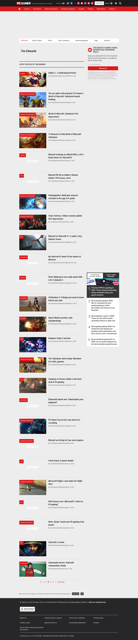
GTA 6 (50, 40)
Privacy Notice (110, 73)
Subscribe (99, 3)
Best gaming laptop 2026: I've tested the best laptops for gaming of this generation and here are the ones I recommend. (104, 330)
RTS (21, 237)
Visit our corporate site (97, 602)
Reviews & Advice (68, 9)
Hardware (37, 9)
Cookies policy (25, 623)
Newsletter (101, 9)
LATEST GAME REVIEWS (111, 275)
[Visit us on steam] (68, 3)
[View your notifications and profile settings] (116, 3)
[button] (120, 3)
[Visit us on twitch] (85, 3)
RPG (21, 176)
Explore (112, 9)
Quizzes (107, 40)
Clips (96, 40)
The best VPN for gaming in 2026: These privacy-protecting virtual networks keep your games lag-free (104, 291)
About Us (23, 618)
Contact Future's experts (53, 618)
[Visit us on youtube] (82, 3)
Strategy (23, 257)
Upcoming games (81, 40)
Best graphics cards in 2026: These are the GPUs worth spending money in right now (103, 318)
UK (82, 594)
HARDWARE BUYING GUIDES (95, 275)
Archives (61, 582)
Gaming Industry (26, 216)
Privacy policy (98, 618)
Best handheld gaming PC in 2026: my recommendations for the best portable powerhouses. (104, 341)
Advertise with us (50, 623)
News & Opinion (51, 9)
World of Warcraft (27, 94)
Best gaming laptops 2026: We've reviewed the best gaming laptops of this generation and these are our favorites (103, 305)
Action (22, 318)
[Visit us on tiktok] (92, 3)
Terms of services (108, 72)
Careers (96, 623)
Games (27, 9)
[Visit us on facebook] (71, 3)
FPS (21, 461)
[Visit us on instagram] (78, 3)
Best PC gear (37, 40)
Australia (75, 594)
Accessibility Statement (77, 623)
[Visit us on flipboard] (88, 3)
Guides (81, 9)
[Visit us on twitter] (75, 3)
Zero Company (63, 40)
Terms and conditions (77, 618)
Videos (90, 9)
